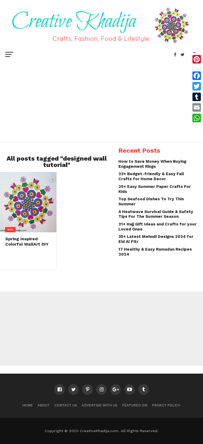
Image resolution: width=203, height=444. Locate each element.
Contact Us (65, 405)
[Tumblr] (196, 97)
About (44, 405)
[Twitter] (196, 86)
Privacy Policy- (166, 405)
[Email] (196, 107)
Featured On (134, 405)
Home (27, 405)
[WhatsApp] (196, 118)
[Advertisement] (101, 99)
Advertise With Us (99, 405)
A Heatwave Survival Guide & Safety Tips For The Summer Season (155, 214)
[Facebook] (196, 75)
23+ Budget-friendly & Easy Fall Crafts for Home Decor (151, 176)
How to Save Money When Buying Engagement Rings (152, 164)
